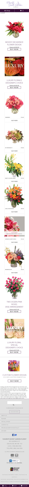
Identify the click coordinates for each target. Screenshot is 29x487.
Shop (8, 10)
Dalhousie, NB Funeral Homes (10, 474)
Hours (24, 486)
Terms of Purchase (15, 481)
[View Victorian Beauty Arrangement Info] (14, 135)
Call (5, 486)
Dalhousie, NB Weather (7, 479)
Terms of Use (24, 481)
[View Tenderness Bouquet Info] (14, 105)
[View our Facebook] (13, 435)
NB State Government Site (21, 479)
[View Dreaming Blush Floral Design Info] (14, 257)
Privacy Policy (5, 481)
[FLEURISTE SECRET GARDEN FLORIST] (14, 7)
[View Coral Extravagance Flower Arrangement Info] (14, 196)
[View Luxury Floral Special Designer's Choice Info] (14, 328)
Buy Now (14, 49)
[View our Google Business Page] (16, 435)
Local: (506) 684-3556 (14, 446)
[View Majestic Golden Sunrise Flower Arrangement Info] (14, 165)
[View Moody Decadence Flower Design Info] (14, 28)
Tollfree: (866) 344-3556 (14, 448)
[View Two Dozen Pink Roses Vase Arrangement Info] (14, 288)
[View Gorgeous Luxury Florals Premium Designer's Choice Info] (14, 226)
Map (15, 486)
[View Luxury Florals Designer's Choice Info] (14, 66)
